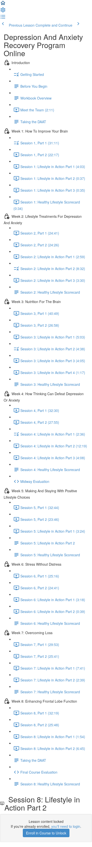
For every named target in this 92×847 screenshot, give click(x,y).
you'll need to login (65, 826)
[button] (3, 4)
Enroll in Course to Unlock (46, 832)
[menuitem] (3, 11)
